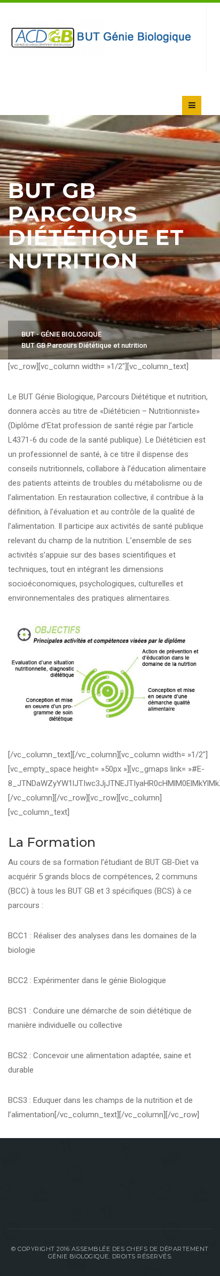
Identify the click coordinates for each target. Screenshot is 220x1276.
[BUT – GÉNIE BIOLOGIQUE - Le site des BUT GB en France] (101, 37)
